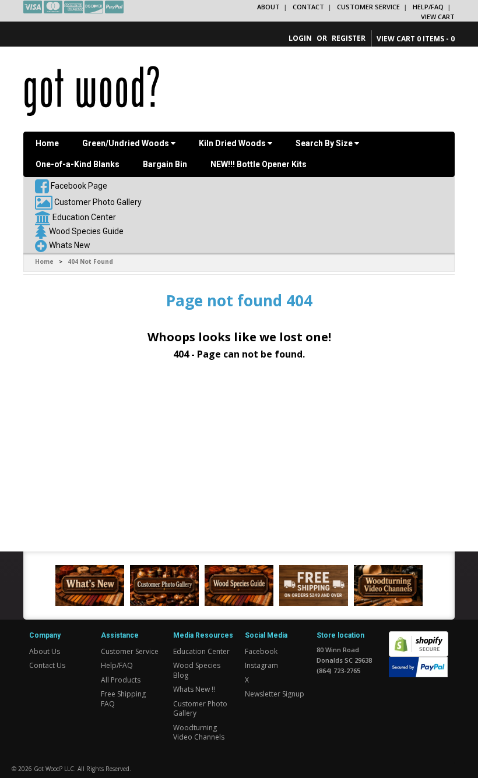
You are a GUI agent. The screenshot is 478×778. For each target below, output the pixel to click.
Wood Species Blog (196, 670)
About (268, 6)
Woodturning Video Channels (198, 732)
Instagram (261, 665)
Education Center (84, 217)
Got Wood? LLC (54, 769)
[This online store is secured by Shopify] (418, 638)
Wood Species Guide (86, 231)
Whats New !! (194, 689)
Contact (308, 6)
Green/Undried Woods (126, 143)
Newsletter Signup (274, 694)
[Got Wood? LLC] (91, 90)
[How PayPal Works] (418, 666)
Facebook (261, 651)
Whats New (69, 245)
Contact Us (47, 665)
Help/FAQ (428, 6)
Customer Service (368, 6)
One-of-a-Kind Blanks (77, 164)
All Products (120, 680)
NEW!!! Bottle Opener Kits (258, 164)
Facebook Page (78, 185)
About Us (44, 651)
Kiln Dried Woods (233, 143)
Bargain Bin (165, 164)
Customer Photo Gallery (98, 202)
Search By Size (325, 143)
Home (47, 143)
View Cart (438, 16)
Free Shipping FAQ (123, 699)
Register (348, 38)
